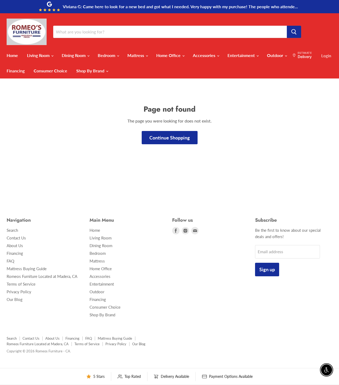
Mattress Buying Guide (27, 268)
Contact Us (16, 237)
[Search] (294, 32)
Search (12, 230)
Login (326, 55)
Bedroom (107, 55)
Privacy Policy (19, 291)
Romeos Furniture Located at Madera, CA (42, 276)
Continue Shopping (169, 138)
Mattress (136, 55)
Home (12, 55)
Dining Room (74, 55)
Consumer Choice (50, 70)
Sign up (267, 269)
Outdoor (275, 55)
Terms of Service (21, 284)
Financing (16, 70)
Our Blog (15, 299)
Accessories (204, 55)
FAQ (10, 261)
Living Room (39, 55)
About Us (15, 245)
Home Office (169, 55)
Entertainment (242, 55)
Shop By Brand (90, 70)
